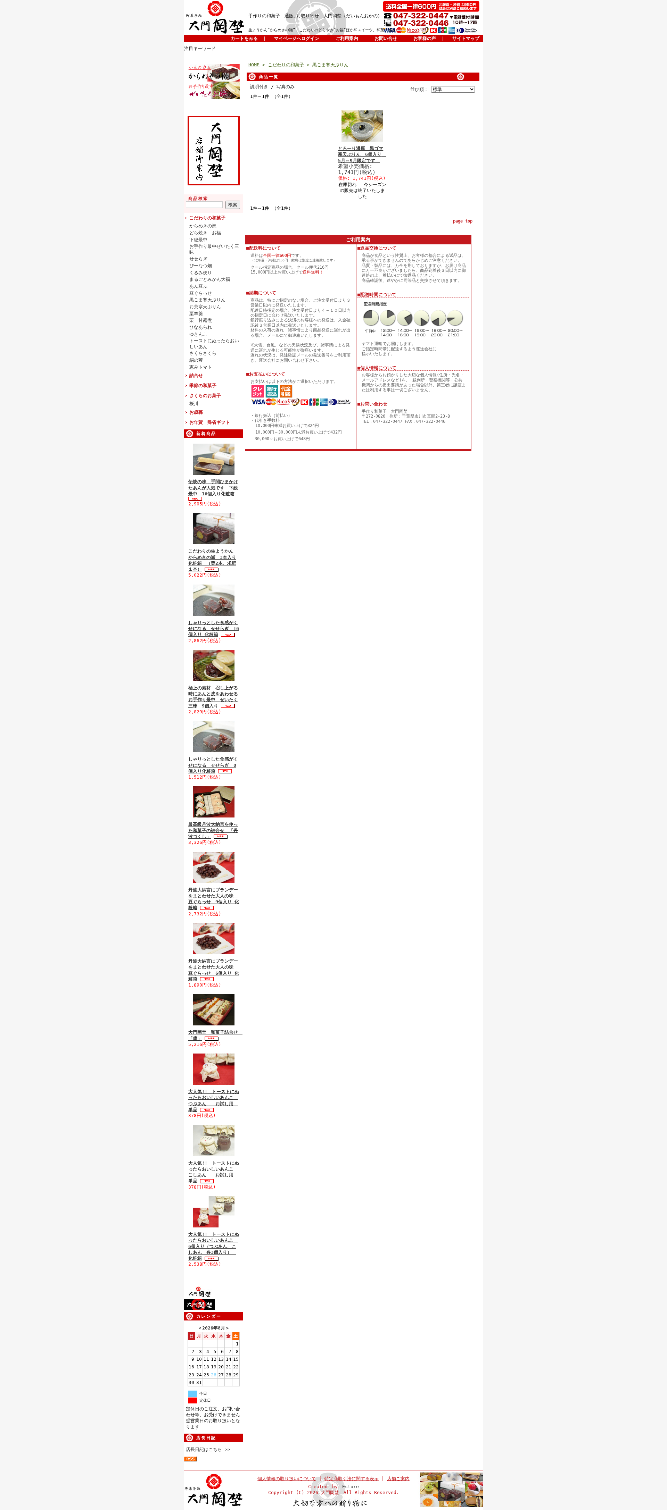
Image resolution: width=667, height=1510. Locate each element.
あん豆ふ (198, 286)
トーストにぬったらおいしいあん (214, 343)
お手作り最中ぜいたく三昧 (214, 249)
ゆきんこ (198, 334)
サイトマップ (465, 38)
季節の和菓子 (202, 385)
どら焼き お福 (205, 232)
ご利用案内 (347, 38)
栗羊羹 (196, 313)
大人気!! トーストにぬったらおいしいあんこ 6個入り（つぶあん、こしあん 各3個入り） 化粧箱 (213, 1246)
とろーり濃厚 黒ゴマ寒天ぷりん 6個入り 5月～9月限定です (362, 154)
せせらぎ (198, 258)
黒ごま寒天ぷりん (207, 299)
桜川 (193, 403)
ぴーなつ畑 (200, 265)
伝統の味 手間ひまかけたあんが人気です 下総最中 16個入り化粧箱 (213, 487)
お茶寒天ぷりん (205, 306)
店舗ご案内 (398, 1478)
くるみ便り (200, 272)
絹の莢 (196, 360)
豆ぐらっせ (200, 293)
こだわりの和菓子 (207, 217)
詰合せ (196, 375)
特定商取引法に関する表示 (351, 1478)
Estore (350, 1486)
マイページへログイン (296, 38)
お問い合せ (385, 38)
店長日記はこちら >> (208, 1449)
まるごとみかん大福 (209, 279)
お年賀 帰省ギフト (209, 422)
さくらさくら (202, 353)
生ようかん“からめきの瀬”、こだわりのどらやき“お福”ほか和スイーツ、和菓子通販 (322, 29)
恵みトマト (200, 367)
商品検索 (198, 198)
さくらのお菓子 (205, 395)
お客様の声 (424, 38)
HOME (254, 64)
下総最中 (198, 239)
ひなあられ (200, 327)
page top (462, 221)
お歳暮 (196, 412)
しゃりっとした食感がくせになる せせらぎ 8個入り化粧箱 (213, 765)
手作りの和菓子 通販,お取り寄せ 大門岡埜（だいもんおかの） (315, 15)
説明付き (259, 86)
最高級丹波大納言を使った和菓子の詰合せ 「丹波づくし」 (213, 830)
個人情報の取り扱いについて (286, 1478)
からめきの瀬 (202, 225)
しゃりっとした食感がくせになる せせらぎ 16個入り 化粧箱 (213, 628)
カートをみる (244, 38)
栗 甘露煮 (200, 320)
